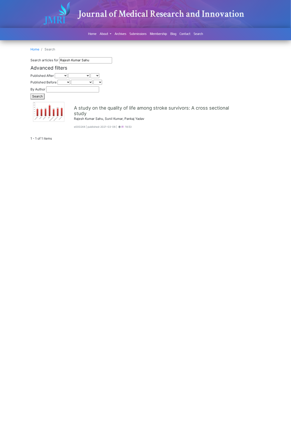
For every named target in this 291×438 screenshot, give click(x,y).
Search (198, 34)
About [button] (104, 34)
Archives (120, 34)
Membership (158, 34)
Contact (185, 34)
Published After (42, 76)
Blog (173, 34)
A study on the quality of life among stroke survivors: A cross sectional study (151, 110)
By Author (37, 89)
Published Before (43, 82)
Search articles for (44, 60)
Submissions (138, 34)
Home (92, 34)
